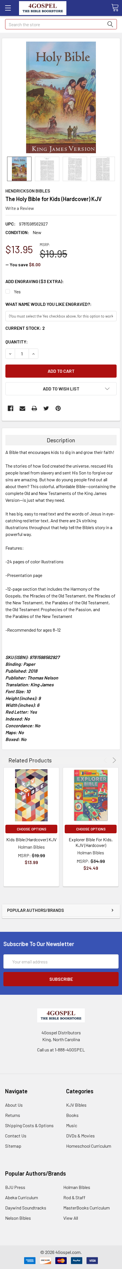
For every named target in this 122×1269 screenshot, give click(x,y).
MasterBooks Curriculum (86, 1207)
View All (70, 1218)
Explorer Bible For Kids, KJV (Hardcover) (91, 842)
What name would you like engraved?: (48, 304)
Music (71, 1125)
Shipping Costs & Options (29, 1125)
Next (113, 760)
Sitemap (13, 1146)
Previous (106, 760)
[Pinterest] (58, 408)
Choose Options (31, 829)
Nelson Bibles (18, 1218)
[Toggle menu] (8, 8)
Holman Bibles (76, 1187)
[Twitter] (46, 408)
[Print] (34, 408)
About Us (14, 1105)
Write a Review (19, 208)
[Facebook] (10, 408)
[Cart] (115, 7)
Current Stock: (25, 328)
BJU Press (15, 1187)
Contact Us (15, 1135)
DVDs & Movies (80, 1135)
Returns (12, 1115)
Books (72, 1115)
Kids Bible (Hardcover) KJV (31, 839)
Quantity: (16, 341)
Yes (17, 291)
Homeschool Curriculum (88, 1146)
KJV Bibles (76, 1105)
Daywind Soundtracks (25, 1207)
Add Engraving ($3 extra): (34, 281)
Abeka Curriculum (21, 1197)
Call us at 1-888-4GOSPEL (61, 1049)
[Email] (22, 408)
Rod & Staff (74, 1197)
